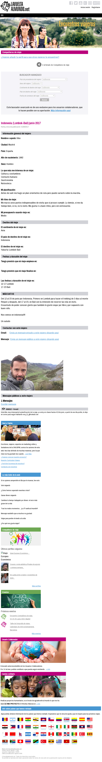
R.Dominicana (66, 736)
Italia (66, 729)
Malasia (90, 729)
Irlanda (59, 729)
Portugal (59, 736)
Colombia (58, 722)
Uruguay (59, 744)
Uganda (51, 744)
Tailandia (28, 744)
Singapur (82, 736)
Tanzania (35, 744)
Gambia (28, 729)
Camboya (43, 722)
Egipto (4, 729)
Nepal (20, 736)
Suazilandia (5, 744)
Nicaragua (28, 736)
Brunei (35, 722)
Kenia (74, 729)
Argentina (12, 722)
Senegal (74, 736)
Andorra (5, 722)
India (35, 729)
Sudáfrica (12, 744)
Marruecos (12, 736)
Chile (51, 722)
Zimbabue (74, 744)
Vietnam (66, 744)
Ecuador (74, 722)
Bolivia (28, 722)
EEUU (89, 722)
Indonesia (43, 729)
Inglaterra (51, 729)
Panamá (36, 736)
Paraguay (43, 736)
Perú (51, 736)
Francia (20, 729)
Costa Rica (67, 722)
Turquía (43, 744)
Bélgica (20, 722)
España (82, 722)
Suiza (20, 744)
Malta (4, 736)
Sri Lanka (89, 736)
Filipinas (12, 729)
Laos (82, 729)
